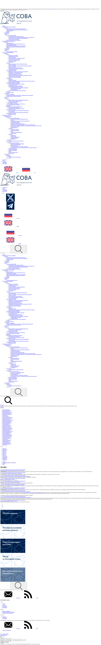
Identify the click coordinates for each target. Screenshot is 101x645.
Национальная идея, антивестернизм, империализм (20, 349)
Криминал (8, 105)
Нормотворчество (10, 30)
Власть (8, 99)
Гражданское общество (15, 129)
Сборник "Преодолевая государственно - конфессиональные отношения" (20, 95)
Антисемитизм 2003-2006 (11, 35)
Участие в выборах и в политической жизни (17, 58)
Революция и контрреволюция (16, 132)
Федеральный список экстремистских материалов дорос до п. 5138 (12, 488)
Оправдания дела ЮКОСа (15, 122)
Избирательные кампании (11, 273)
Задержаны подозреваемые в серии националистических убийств (12, 484)
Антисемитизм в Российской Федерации (16, 36)
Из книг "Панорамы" (10, 94)
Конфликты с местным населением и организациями (18, 71)
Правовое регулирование (13, 55)
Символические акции (15, 126)
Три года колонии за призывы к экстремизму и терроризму (11, 473)
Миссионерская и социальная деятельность (14, 106)
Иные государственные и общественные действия (16, 46)
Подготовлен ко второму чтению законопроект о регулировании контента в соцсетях (15, 497)
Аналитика (5, 161)
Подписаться (3, 642)
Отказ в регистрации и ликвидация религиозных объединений (20, 65)
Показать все (5, 444)
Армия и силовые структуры (12, 102)
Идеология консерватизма (15, 144)
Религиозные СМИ (12, 114)
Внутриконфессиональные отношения (16, 86)
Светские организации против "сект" (15, 74)
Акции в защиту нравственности (15, 76)
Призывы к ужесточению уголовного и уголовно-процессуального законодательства (26, 125)
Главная (4, 603)
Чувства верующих (12, 57)
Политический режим (15, 130)
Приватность (13, 135)
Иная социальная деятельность (14, 107)
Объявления (5, 159)
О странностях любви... (15, 121)
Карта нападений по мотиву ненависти (14, 40)
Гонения (8, 291)
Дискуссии (9, 141)
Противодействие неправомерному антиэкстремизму (16, 45)
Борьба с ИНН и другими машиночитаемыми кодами (18, 100)
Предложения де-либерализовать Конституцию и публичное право (23, 124)
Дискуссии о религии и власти (14, 59)
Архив (6, 34)
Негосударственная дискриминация (15, 67)
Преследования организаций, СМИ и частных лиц (16, 272)
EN (17, 172)
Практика (10, 134)
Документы (7, 33)
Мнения (8, 31)
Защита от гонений (12, 66)
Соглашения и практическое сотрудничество (17, 103)
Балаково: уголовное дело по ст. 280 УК (7, 479)
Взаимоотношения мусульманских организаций (19, 87)
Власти (8, 54)
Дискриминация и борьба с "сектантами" (16, 68)
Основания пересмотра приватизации (18, 123)
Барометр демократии (13, 148)
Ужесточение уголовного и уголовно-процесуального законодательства (24, 147)
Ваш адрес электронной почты (5, 638)
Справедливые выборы (15, 137)
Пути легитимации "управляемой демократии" (19, 146)
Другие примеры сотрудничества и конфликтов (17, 90)
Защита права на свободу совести (15, 73)
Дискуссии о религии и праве (14, 60)
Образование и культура (11, 109)
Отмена (7, 642)
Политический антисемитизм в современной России (18, 38)
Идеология (11, 128)
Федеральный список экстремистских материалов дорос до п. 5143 (12, 470)
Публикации (7, 32)
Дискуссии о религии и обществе (15, 77)
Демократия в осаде (8, 116)
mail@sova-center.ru (3, 634)
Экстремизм (9, 78)
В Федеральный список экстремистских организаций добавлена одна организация (15, 491)
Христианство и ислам (13, 84)
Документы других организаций (15, 157)
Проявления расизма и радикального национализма (16, 28)
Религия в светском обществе (8, 613)
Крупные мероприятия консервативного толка (19, 119)
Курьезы (8, 91)
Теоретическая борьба (13, 69)
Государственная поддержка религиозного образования (19, 110)
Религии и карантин (12, 61)
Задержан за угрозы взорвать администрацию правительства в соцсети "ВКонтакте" (15, 476)
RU (34, 172)
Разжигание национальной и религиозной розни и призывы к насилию (22, 81)
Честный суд (13, 367)
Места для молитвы (12, 64)
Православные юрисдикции (16, 88)
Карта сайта (2, 635)
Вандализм (11, 79)
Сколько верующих (10, 92)
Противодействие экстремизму (14, 310)
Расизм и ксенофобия (6, 611)
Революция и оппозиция (13, 152)
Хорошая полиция (14, 138)
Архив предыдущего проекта (14, 118)
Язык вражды (7, 154)
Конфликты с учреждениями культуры (16, 72)
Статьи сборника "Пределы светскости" (14, 96)
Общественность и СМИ (11, 70)
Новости (6, 27)
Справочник (5, 162)
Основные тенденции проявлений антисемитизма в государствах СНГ (21, 37)
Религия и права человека (13, 330)
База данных (5, 163)
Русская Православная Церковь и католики (16, 83)
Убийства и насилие (12, 80)
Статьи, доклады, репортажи (14, 39)
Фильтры (2, 406)
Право (12, 131)
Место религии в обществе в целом (15, 329)
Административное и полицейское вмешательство (18, 292)
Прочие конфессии (14, 89)
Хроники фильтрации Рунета (12, 51)
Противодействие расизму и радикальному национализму (17, 29)
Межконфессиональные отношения (13, 311)
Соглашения (11, 62)
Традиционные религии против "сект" (16, 85)
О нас (4, 160)
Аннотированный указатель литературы (16, 140)
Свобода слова (13, 133)
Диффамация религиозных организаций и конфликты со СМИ (20, 75)
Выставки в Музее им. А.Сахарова (13, 104)
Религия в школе (12, 111)
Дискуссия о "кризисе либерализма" (17, 143)
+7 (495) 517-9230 (5, 633)
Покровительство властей (13, 56)
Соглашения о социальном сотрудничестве (16, 108)
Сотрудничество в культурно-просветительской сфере (18, 112)
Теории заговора (14, 127)
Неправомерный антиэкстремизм (9, 612)
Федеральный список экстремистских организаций (32, 492)
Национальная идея (14, 145)
